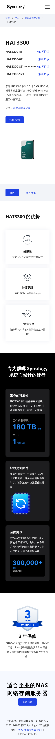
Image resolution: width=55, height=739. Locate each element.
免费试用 (27, 702)
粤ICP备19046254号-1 (30, 729)
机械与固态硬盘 (32, 18)
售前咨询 (14, 119)
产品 (17, 18)
